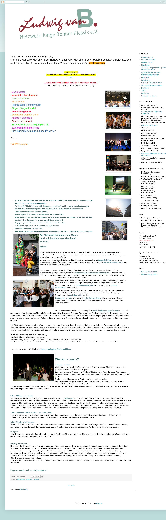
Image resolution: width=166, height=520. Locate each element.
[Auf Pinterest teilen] (41, 476)
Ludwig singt (145, 80)
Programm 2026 (147, 57)
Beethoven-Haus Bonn (149, 125)
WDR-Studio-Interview (149, 272)
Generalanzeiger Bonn (149, 274)
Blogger (99, 503)
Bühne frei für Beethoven (150, 75)
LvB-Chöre (145, 77)
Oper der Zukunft (147, 62)
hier (71, 77)
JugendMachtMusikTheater (151, 72)
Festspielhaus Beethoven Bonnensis (27, 479)
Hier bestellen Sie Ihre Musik (151, 83)
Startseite (71, 486)
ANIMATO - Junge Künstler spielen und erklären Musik (153, 68)
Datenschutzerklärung (149, 96)
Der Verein (145, 88)
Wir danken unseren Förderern (152, 85)
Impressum (145, 93)
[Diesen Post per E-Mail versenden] (32, 476)
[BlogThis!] (34, 476)
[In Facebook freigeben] (39, 476)
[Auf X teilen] (37, 476)
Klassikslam (145, 65)
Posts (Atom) (23, 489)
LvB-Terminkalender (148, 60)
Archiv (143, 91)
